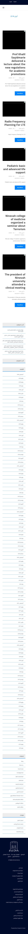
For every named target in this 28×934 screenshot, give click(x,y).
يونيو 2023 (21, 519)
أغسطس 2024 (20, 466)
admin (10, 78)
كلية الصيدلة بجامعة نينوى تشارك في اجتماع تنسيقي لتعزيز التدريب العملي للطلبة (14, 352)
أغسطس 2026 (20, 374)
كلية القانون (20, 881)
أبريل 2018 (21, 710)
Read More (20, 93)
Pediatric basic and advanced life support (14, 169)
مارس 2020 (20, 664)
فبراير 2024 (21, 489)
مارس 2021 (20, 622)
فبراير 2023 (21, 535)
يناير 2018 (21, 721)
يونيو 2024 (21, 474)
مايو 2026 (21, 386)
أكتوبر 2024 (20, 458)
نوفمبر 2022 (20, 546)
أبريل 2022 (21, 573)
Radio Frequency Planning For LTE (14, 123)
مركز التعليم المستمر (18, 892)
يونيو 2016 (21, 744)
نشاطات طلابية (20, 807)
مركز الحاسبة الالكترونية (18, 889)
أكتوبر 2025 (20, 413)
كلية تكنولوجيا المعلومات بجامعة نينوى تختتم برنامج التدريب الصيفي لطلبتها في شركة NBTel (13, 346)
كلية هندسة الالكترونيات (18, 871)
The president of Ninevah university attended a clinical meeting (15, 281)
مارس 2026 (20, 393)
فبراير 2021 (21, 626)
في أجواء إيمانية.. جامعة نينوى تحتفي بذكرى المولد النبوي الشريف (13, 336)
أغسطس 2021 (20, 603)
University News (19, 80)
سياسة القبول (20, 900)
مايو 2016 (21, 748)
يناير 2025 (21, 447)
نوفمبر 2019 (20, 679)
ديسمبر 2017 (20, 725)
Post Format (20, 769)
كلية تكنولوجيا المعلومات (17, 876)
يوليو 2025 (21, 424)
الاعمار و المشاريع (19, 788)
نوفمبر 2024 (20, 454)
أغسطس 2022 (20, 557)
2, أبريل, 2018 (21, 78)
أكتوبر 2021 (20, 596)
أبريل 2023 (21, 527)
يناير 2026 (21, 401)
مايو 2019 (21, 691)
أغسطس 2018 (20, 698)
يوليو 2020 (21, 649)
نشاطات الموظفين (19, 803)
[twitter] (8, 930)
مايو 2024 (21, 477)
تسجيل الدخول (20, 820)
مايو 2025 (21, 432)
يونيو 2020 (21, 653)
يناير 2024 (21, 493)
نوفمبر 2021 (20, 592)
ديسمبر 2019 (20, 676)
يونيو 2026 (21, 382)
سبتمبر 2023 (20, 508)
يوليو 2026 (21, 378)
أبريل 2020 (21, 660)
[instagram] (16, 3)
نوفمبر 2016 (20, 740)
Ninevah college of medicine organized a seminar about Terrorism (15, 222)
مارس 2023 (20, 531)
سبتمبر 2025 (20, 416)
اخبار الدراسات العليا (19, 777)
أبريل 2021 (21, 618)
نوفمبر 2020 (20, 634)
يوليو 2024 (21, 470)
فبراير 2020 (21, 668)
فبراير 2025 (21, 443)
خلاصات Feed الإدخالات (18, 824)
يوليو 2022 (21, 561)
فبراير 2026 (21, 397)
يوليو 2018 (21, 702)
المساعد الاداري (20, 792)
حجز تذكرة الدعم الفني (18, 916)
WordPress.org (20, 832)
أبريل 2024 (21, 481)
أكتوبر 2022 (20, 550)
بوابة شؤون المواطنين (18, 918)
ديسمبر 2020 (20, 630)
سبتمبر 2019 (20, 687)
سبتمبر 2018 (20, 695)
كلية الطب (21, 868)
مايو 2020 (21, 657)
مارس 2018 (20, 714)
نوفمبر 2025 (20, 409)
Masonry (21, 765)
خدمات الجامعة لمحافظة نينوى (16, 796)
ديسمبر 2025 (20, 405)
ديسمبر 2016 (20, 737)
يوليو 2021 (21, 607)
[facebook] (11, 3)
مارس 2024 (20, 485)
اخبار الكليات (21, 780)
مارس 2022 (20, 576)
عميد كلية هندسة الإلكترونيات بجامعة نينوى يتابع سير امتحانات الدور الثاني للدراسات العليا (13, 341)
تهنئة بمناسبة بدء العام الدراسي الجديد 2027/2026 (15, 330)
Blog (22, 761)
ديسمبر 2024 (20, 451)
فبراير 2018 (21, 718)
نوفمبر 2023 (20, 500)
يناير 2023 (21, 538)
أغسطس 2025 (20, 420)
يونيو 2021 (21, 611)
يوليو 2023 (21, 515)
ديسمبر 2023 (20, 496)
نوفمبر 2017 (20, 729)
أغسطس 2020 (20, 645)
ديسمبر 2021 (20, 588)
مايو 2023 (21, 523)
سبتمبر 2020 (20, 641)
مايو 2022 (21, 569)
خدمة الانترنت (20, 913)
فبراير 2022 (21, 580)
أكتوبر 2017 (20, 733)
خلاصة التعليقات (20, 828)
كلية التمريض (20, 879)
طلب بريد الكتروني (19, 910)
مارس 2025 (20, 439)
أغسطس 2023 (20, 512)
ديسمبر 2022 (20, 542)
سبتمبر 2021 (20, 599)
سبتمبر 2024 (20, 462)
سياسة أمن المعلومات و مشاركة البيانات (14, 902)
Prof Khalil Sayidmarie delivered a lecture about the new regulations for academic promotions (14, 64)
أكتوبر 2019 (20, 683)
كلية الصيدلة (20, 873)
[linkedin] (5, 930)
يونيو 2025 (21, 428)
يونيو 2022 (21, 565)
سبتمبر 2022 (20, 554)
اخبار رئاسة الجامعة (19, 784)
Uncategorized (20, 773)
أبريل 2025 (21, 435)
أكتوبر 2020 (20, 637)
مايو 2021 (21, 615)
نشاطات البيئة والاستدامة (18, 799)
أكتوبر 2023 (20, 504)
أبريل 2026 (21, 390)
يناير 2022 (21, 584)
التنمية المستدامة (19, 894)
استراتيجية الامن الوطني (18, 897)
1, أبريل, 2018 (21, 233)
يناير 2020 (21, 672)
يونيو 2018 (21, 706)
